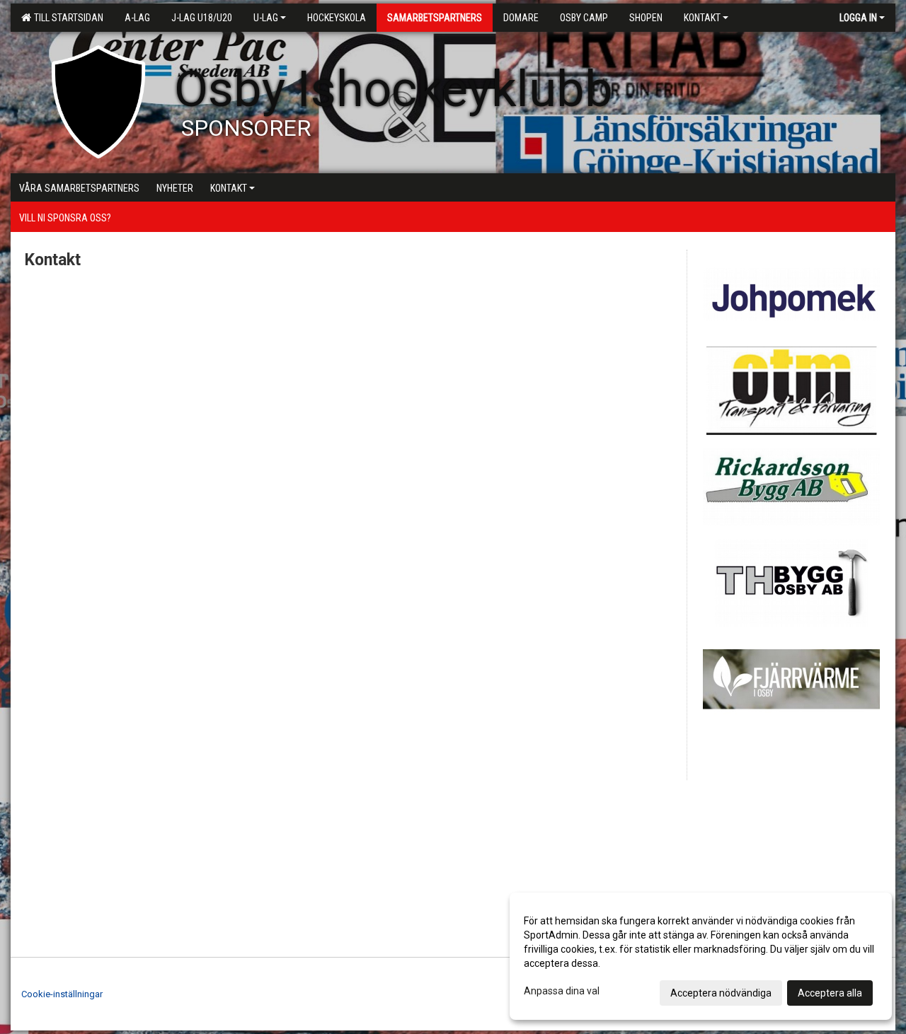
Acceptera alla (830, 993)
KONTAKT (702, 17)
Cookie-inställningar (62, 994)
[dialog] (701, 956)
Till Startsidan (66, 17)
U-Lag (265, 17)
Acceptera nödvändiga (721, 993)
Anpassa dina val (562, 991)
